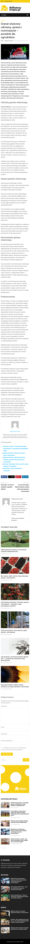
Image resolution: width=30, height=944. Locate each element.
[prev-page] (2, 848)
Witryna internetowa (6, 740)
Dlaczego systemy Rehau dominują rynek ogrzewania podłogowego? (19, 821)
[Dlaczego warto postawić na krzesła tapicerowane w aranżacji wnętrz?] (5, 928)
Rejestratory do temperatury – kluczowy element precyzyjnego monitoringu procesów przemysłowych (18, 831)
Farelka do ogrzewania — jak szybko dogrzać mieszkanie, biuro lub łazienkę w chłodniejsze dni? (19, 804)
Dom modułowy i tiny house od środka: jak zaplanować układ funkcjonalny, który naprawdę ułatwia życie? (20, 813)
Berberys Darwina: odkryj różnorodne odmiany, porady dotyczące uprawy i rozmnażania (14, 460)
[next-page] (4, 848)
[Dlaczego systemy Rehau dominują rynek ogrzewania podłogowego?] (5, 821)
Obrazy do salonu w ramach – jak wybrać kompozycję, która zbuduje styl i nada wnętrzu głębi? (19, 840)
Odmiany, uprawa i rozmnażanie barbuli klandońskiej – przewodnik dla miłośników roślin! (15, 448)
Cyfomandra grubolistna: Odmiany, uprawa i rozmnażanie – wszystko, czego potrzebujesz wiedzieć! (15, 604)
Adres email (4, 734)
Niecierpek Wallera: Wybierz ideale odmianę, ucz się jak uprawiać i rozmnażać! (15, 686)
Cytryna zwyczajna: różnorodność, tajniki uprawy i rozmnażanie (14, 631)
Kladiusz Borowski (9, 40)
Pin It (19, 476)
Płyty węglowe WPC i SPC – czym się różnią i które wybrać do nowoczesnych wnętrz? (19, 888)
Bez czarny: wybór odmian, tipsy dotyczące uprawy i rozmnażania (14, 577)
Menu (4, 15)
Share (5, 476)
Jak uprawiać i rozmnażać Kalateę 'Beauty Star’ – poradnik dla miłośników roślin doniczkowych (14, 658)
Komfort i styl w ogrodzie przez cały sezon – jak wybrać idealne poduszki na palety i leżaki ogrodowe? (20, 921)
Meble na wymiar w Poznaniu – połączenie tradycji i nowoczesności (19, 911)
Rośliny (3, 20)
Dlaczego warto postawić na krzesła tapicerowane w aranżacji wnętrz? (19, 928)
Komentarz (4, 706)
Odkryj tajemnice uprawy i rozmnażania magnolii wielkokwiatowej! (13, 550)
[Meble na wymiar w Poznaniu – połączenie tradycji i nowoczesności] (5, 911)
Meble (3, 907)
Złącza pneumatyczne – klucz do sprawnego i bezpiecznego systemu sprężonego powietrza (19, 896)
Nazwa (3, 727)
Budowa (4, 875)
